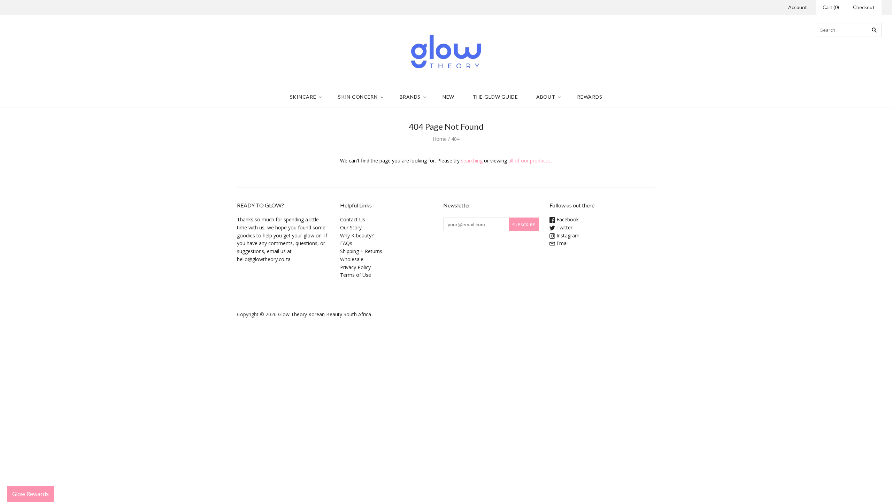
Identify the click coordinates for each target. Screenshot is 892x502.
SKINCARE (303, 97)
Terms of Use (355, 275)
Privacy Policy (355, 267)
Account (797, 7)
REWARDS (589, 97)
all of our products (529, 160)
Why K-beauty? (357, 235)
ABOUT (545, 97)
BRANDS (410, 97)
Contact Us (352, 219)
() (831, 7)
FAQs (346, 243)
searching (472, 160)
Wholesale (351, 259)
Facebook (567, 219)
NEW (448, 97)
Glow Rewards (30, 494)
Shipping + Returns (361, 251)
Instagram (567, 235)
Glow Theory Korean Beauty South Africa (324, 314)
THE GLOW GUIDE (495, 97)
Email (562, 243)
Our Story (351, 227)
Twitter (563, 227)
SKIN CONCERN (357, 97)
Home (440, 139)
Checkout (864, 7)
